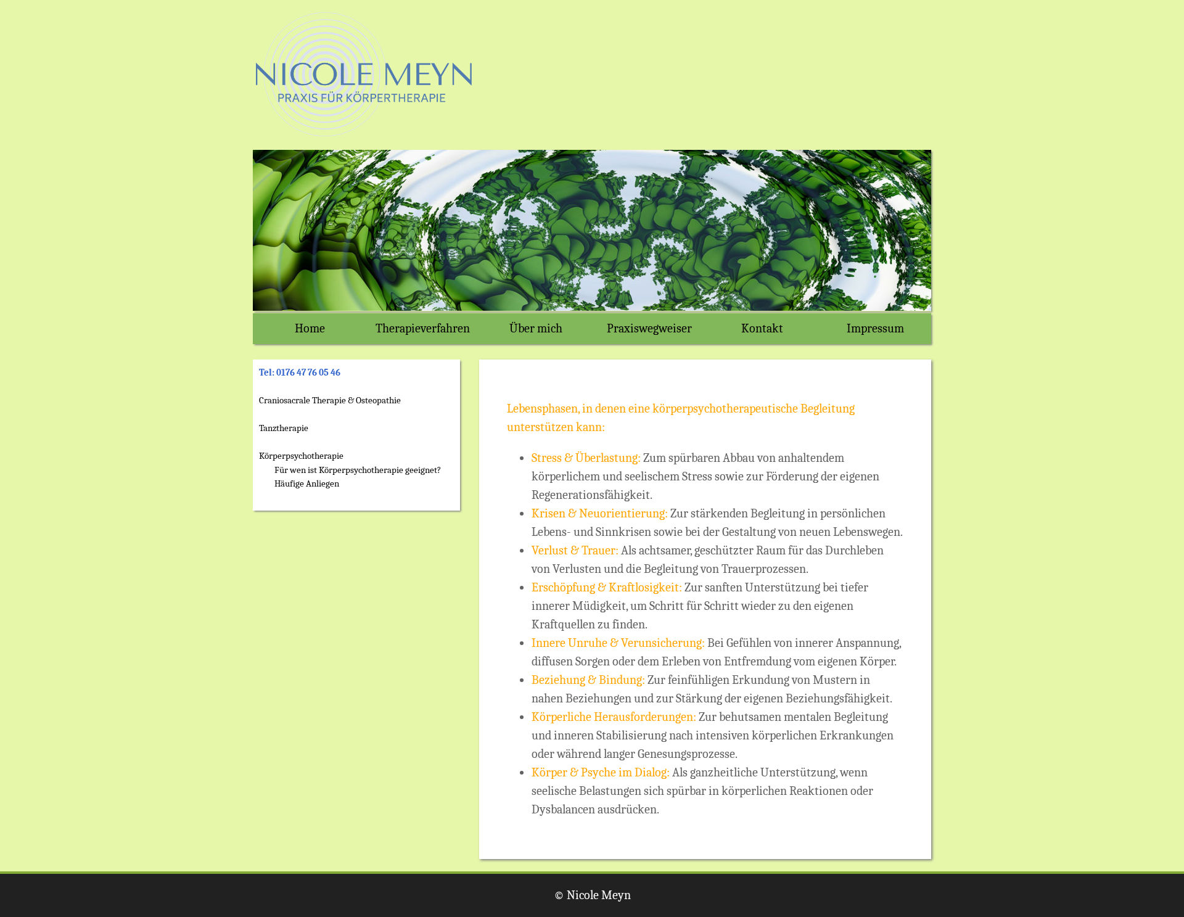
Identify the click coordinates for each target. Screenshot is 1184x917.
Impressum (875, 328)
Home (310, 328)
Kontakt (762, 328)
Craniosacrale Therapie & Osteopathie (330, 400)
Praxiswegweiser (649, 328)
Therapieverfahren (423, 328)
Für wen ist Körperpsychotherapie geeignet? (357, 469)
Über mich (535, 328)
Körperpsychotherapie (301, 455)
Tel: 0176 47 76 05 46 (299, 372)
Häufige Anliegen (306, 483)
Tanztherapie (283, 428)
